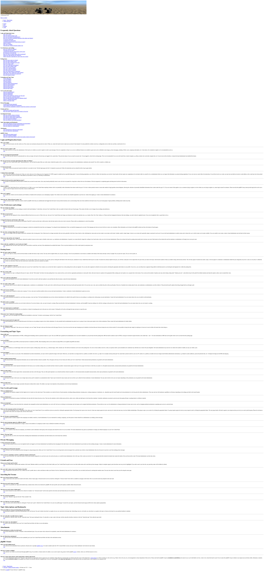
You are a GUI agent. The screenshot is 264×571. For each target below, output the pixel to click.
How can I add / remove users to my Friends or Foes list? (15, 111)
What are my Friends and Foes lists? (11, 110)
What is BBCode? (7, 78)
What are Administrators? (8, 92)
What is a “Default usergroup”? (10, 99)
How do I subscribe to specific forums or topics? (13, 124)
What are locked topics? (8, 87)
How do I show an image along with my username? (14, 54)
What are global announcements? (10, 83)
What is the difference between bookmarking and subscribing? (16, 123)
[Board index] (43, 13)
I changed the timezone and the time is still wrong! (14, 51)
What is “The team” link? (8, 100)
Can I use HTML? (7, 79)
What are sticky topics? (8, 86)
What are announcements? (9, 84)
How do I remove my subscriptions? (11, 126)
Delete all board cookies (13, 567)
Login (4, 27)
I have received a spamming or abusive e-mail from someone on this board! (19, 106)
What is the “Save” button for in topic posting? (13, 72)
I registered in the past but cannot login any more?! (14, 41)
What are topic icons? (8, 88)
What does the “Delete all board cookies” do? (13, 45)
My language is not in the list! (9, 52)
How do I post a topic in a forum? (10, 60)
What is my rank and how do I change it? (12, 55)
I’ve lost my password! (8, 39)
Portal (4, 20)
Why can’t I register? (7, 44)
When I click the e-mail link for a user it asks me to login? (15, 56)
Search (4, 23)
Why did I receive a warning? (9, 70)
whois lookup (93, 557)
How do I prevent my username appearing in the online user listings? (18, 38)
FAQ (4, 25)
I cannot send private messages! (10, 104)
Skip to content (4, 17)
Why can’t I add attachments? (9, 68)
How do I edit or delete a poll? (9, 66)
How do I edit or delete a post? (10, 61)
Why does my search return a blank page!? (12, 117)
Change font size (7, 21)
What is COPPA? (7, 43)
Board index (9, 20)
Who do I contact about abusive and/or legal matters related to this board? (19, 136)
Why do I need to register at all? (10, 35)
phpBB (7, 569)
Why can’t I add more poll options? (11, 65)
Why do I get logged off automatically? (11, 37)
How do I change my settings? (9, 49)
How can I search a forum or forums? (11, 115)
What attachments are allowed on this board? (13, 129)
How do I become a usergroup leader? (11, 97)
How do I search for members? (10, 118)
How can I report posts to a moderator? (11, 71)
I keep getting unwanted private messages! (12, 105)
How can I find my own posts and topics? (12, 120)
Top (4, 145)
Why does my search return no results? (11, 116)
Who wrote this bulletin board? (10, 134)
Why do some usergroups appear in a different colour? (15, 98)
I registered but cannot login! (9, 40)
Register (5, 26)
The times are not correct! (8, 50)
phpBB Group (40, 545)
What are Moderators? (8, 93)
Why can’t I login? (7, 34)
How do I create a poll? (8, 63)
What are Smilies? (7, 81)
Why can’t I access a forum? (9, 67)
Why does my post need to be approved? (12, 73)
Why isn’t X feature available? (9, 135)
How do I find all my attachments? (10, 130)
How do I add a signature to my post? (11, 62)
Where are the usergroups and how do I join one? (14, 95)
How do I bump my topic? (9, 75)
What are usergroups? (8, 94)
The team (5, 567)
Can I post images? (7, 82)
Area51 (74, 551)
